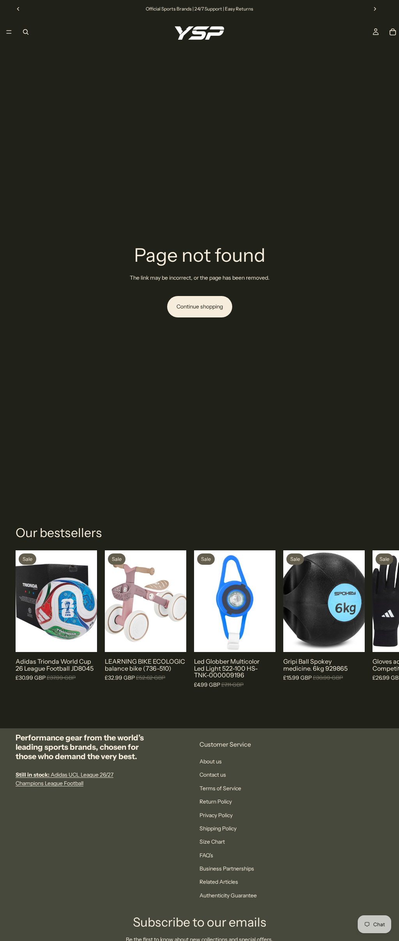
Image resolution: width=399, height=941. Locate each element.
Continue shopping (200, 306)
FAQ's (206, 854)
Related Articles (219, 881)
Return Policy (216, 801)
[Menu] (9, 32)
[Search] (25, 32)
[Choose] (85, 640)
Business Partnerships (227, 868)
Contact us (213, 774)
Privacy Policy (216, 814)
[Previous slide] (18, 9)
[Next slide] (374, 9)
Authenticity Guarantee (228, 895)
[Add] (174, 640)
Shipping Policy (218, 828)
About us (211, 761)
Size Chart (212, 841)
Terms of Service (220, 787)
